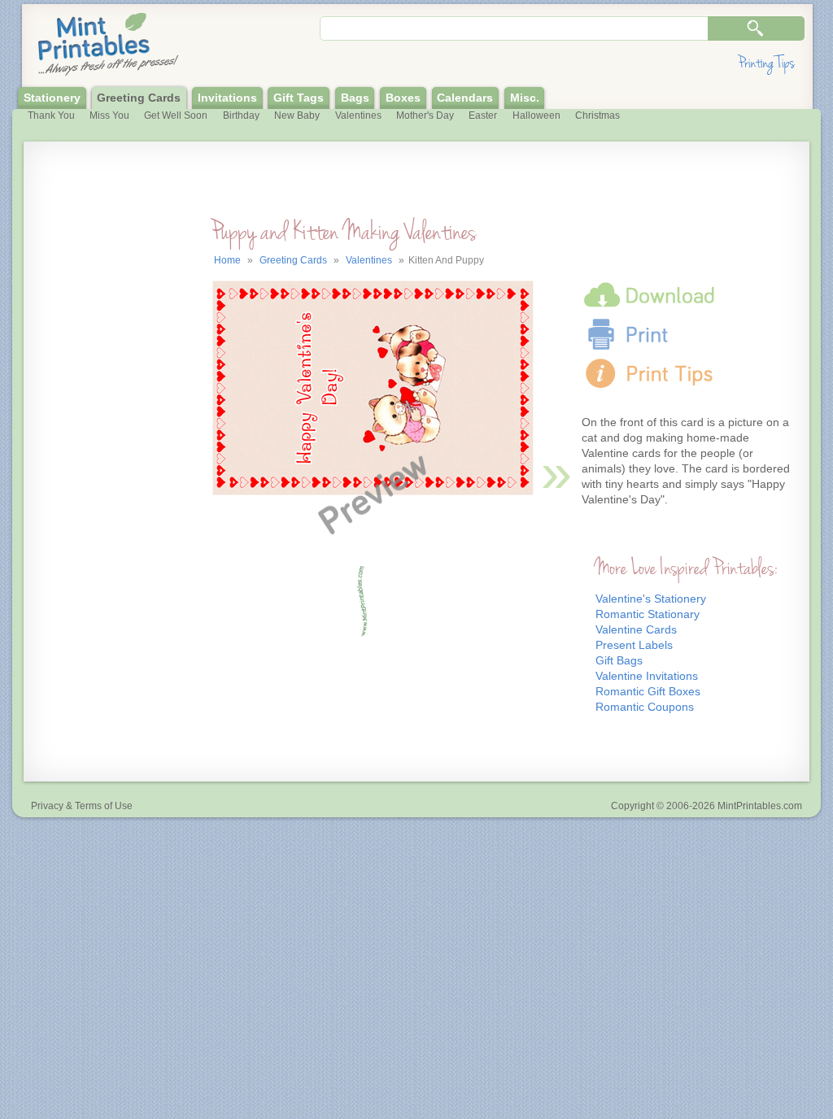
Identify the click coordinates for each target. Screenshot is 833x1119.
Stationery (52, 98)
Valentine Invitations (646, 676)
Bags (355, 98)
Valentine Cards (636, 630)
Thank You (51, 115)
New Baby (297, 115)
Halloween (536, 115)
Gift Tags (298, 98)
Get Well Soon (175, 115)
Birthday (241, 115)
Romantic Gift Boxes (647, 692)
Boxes (403, 98)
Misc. (524, 98)
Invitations (227, 98)
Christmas (597, 115)
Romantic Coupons (644, 707)
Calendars (465, 98)
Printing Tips (766, 63)
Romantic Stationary (647, 614)
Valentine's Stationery (650, 599)
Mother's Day (425, 115)
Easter (483, 115)
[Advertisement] (99, 485)
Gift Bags (619, 661)
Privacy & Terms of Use (82, 806)
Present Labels (634, 645)
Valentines (358, 115)
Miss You (109, 115)
